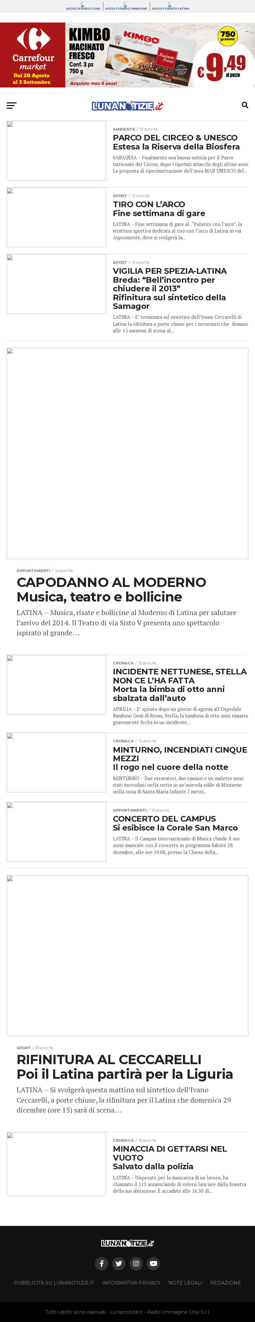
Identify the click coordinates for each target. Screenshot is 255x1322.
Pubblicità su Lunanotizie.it (54, 1283)
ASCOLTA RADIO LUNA (83, 8)
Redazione (225, 1283)
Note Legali (185, 1283)
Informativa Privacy (131, 1283)
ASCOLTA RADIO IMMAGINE (126, 8)
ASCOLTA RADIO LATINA (170, 8)
